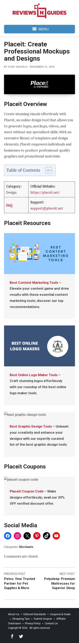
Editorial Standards (34, 614)
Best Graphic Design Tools (31, 426)
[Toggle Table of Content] (46, 170)
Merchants (26, 547)
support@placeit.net (46, 208)
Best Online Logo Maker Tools (34, 375)
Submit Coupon (43, 618)
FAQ (9, 205)
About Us (13, 614)
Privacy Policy (33, 623)
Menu (44, 29)
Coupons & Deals (60, 614)
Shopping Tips (21, 618)
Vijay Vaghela (17, 67)
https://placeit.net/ (45, 192)
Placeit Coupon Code (27, 491)
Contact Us (51, 623)
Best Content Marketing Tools (34, 283)
